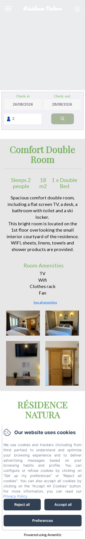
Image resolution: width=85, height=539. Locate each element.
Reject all (22, 504)
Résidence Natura (42, 409)
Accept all (63, 504)
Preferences (42, 520)
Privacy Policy (15, 496)
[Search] (62, 118)
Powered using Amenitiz (42, 534)
